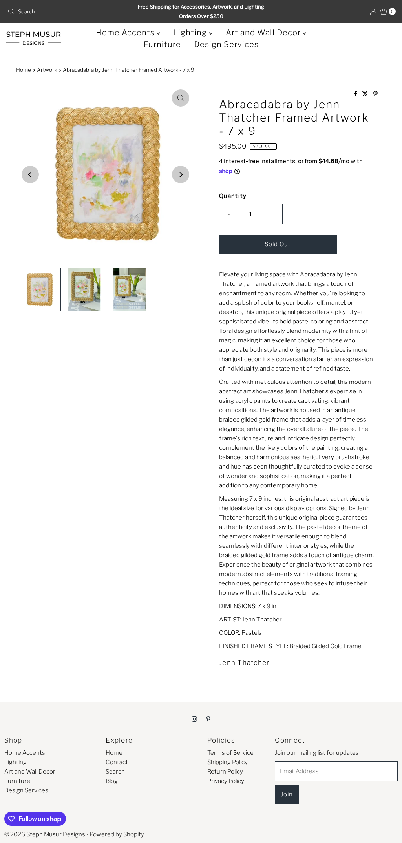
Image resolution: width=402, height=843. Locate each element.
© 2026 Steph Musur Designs (44, 834)
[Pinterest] (208, 718)
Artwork (47, 70)
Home (23, 70)
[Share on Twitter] (365, 94)
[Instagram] (194, 718)
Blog (112, 781)
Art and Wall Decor (264, 32)
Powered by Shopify (117, 834)
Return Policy (225, 771)
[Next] (180, 174)
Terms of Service (230, 752)
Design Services (226, 44)
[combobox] (68, 11)
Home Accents (126, 32)
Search (115, 771)
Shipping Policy (227, 762)
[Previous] (30, 174)
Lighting (191, 32)
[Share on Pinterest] (375, 94)
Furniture (162, 44)
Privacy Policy (225, 781)
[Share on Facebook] (356, 94)
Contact (117, 762)
